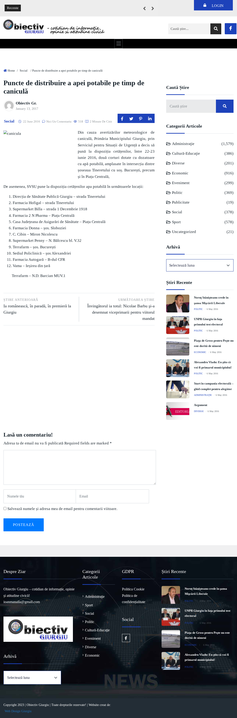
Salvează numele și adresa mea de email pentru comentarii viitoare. (62, 509)
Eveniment (181, 183)
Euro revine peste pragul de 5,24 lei (50, 4)
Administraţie (183, 144)
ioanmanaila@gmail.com (21, 602)
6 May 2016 (212, 309)
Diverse (178, 163)
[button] (118, 43)
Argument (200, 405)
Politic (177, 192)
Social (24, 70)
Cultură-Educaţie (186, 153)
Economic (180, 173)
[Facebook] (231, 28)
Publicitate (181, 202)
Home (11, 70)
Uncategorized (184, 232)
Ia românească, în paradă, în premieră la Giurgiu (37, 306)
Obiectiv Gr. (26, 103)
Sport (176, 222)
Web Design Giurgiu (18, 711)
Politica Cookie (133, 589)
